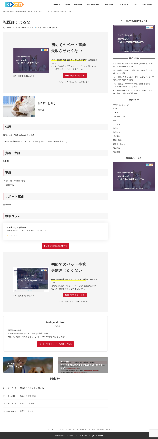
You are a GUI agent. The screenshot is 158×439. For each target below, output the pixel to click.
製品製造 (116, 148)
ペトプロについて (52, 429)
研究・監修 (117, 140)
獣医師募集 (101, 429)
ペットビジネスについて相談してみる (55, 344)
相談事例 (116, 136)
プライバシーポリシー (68, 429)
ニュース (116, 112)
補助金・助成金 (119, 144)
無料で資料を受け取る (75, 75)
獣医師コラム (118, 132)
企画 (115, 120)
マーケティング (119, 116)
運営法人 (109, 429)
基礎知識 (116, 124)
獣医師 (54, 27)
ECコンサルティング (121, 105)
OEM (115, 109)
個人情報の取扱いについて (86, 429)
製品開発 (116, 152)
